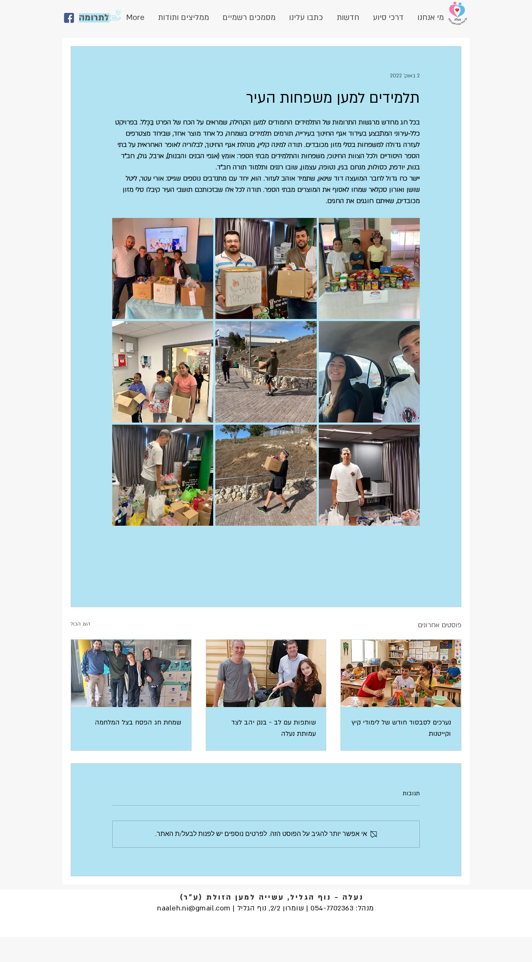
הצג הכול (80, 624)
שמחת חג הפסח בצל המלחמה (138, 722)
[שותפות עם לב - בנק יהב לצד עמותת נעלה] (266, 673)
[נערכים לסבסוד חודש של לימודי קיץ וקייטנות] (401, 673)
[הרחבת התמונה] (369, 268)
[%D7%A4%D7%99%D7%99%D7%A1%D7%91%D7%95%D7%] (69, 18)
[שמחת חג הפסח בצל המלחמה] (131, 673)
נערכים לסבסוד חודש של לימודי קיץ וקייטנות (401, 728)
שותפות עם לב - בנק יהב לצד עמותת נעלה (273, 728)
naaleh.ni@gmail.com (194, 908)
